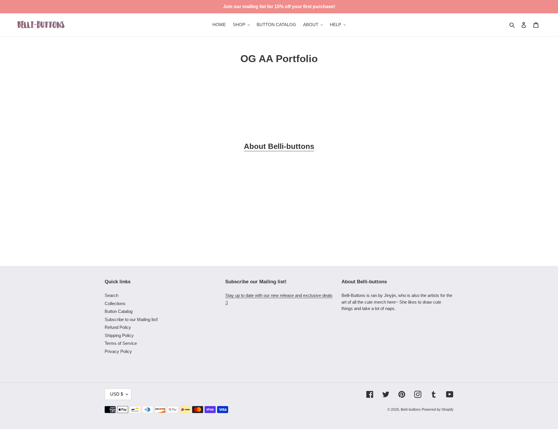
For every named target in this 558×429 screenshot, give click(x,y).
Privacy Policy (118, 351)
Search (111, 295)
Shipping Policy (119, 335)
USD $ (116, 394)
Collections (115, 303)
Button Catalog (119, 311)
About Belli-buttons (279, 146)
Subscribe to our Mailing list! (131, 319)
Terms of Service (121, 343)
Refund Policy (118, 327)
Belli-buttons (411, 410)
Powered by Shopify (437, 410)
